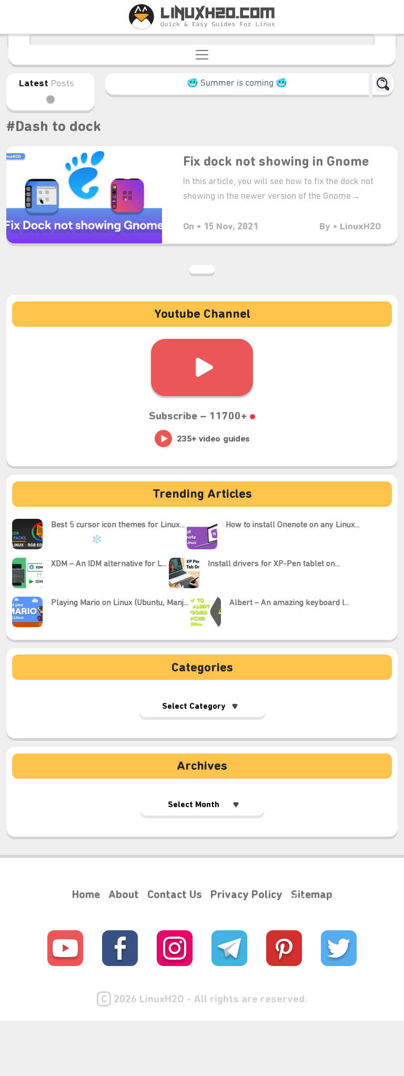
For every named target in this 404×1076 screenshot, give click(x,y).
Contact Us (174, 895)
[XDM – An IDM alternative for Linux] (31, 573)
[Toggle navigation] (202, 55)
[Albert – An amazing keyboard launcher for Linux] (209, 612)
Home (86, 895)
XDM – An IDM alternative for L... (109, 564)
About (123, 895)
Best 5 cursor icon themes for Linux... (118, 525)
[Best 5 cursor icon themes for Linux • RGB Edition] (31, 534)
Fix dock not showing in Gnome (276, 162)
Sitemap (311, 895)
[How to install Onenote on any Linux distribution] (206, 534)
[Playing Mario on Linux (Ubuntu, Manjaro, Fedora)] (31, 612)
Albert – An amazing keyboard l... (289, 603)
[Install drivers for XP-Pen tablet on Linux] (188, 573)
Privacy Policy (246, 895)
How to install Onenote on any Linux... (293, 525)
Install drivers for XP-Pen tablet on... (274, 564)
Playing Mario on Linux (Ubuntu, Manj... (119, 603)
